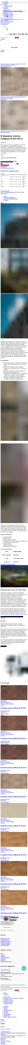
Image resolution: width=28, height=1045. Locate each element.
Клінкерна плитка (10, 192)
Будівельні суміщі (5, 942)
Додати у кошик (4, 165)
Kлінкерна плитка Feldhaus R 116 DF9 (13, 825)
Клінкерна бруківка (6, 941)
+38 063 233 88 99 (5, 969)
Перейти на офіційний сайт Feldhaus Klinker (12, 616)
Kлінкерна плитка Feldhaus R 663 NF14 (13, 767)
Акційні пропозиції (6, 944)
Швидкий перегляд (5, 702)
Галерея (3, 954)
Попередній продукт (6, 66)
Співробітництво (5, 957)
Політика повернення (6, 961)
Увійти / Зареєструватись (10, 1017)
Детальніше (3, 646)
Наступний (3, 99)
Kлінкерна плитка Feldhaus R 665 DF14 (13, 913)
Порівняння (4, 166)
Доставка (6, 200)
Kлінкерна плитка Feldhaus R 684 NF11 (13, 884)
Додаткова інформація (9, 197)
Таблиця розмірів (5, 190)
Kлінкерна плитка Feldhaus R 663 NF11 (13, 708)
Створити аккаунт (5, 1031)
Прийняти (3, 1038)
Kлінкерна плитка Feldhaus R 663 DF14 (13, 738)
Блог (2, 953)
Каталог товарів (15, 64)
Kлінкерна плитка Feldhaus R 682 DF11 (13, 796)
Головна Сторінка (5, 64)
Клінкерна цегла (5, 939)
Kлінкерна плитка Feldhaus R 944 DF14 (11, 97)
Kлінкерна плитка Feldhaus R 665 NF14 (13, 855)
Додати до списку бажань (7, 168)
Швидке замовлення (6, 161)
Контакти (3, 960)
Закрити (3, 705)
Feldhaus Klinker (17, 551)
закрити (3, 1020)
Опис (5, 196)
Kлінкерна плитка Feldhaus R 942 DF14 (11, 131)
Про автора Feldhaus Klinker (11, 198)
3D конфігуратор (5, 945)
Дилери (2, 956)
